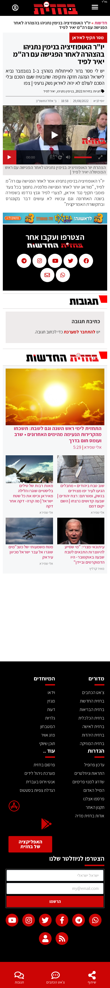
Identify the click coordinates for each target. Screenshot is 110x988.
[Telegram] (78, 920)
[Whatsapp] (95, 920)
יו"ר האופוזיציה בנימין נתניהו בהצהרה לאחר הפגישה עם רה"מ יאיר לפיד (58, 54)
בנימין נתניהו (65, 91)
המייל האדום (93, 790)
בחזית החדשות (92, 701)
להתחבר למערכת (79, 332)
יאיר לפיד (49, 91)
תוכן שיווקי (47, 743)
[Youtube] (12, 920)
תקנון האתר (95, 807)
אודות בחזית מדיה (89, 816)
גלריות (50, 718)
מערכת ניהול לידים (40, 773)
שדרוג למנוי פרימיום (88, 782)
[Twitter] (45, 920)
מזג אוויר (48, 735)
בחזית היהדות (93, 735)
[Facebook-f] (62, 920)
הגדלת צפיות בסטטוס (37, 790)
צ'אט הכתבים (55, 982)
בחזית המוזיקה (92, 743)
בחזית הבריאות (92, 709)
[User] (45, 938)
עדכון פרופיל (94, 765)
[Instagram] (28, 920)
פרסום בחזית (44, 765)
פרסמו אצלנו (93, 799)
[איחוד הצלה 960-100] (55, 222)
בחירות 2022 (84, 91)
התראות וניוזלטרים (89, 773)
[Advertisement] (55, 619)
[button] (95, 7)
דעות (51, 709)
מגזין (51, 701)
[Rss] (62, 938)
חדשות (100, 23)
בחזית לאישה (93, 726)
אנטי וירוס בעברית (40, 782)
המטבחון (47, 726)
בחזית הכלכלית (91, 718)
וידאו (51, 692)
